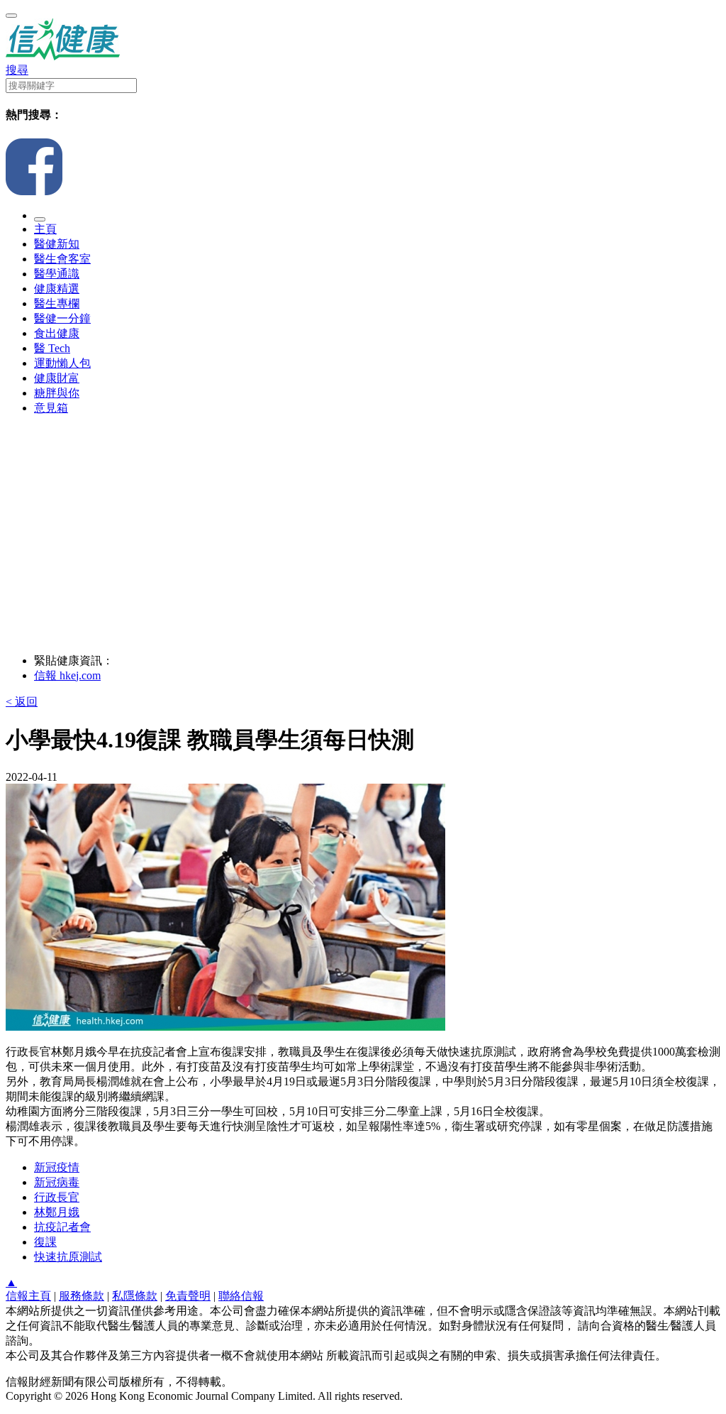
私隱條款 (134, 1296)
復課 (45, 1242)
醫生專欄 (56, 303)
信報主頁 (28, 1296)
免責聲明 (188, 1296)
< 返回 (22, 702)
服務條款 (81, 1296)
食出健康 (56, 333)
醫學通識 (56, 274)
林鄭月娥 (56, 1212)
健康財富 (56, 378)
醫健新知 (56, 244)
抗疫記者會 (62, 1227)
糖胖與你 (56, 393)
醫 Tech (52, 348)
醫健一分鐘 (62, 318)
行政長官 (56, 1197)
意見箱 (51, 408)
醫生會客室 (62, 259)
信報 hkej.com (67, 675)
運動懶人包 (62, 363)
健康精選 (56, 289)
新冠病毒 (56, 1182)
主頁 (45, 229)
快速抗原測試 (68, 1257)
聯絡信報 (241, 1296)
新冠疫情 (56, 1167)
